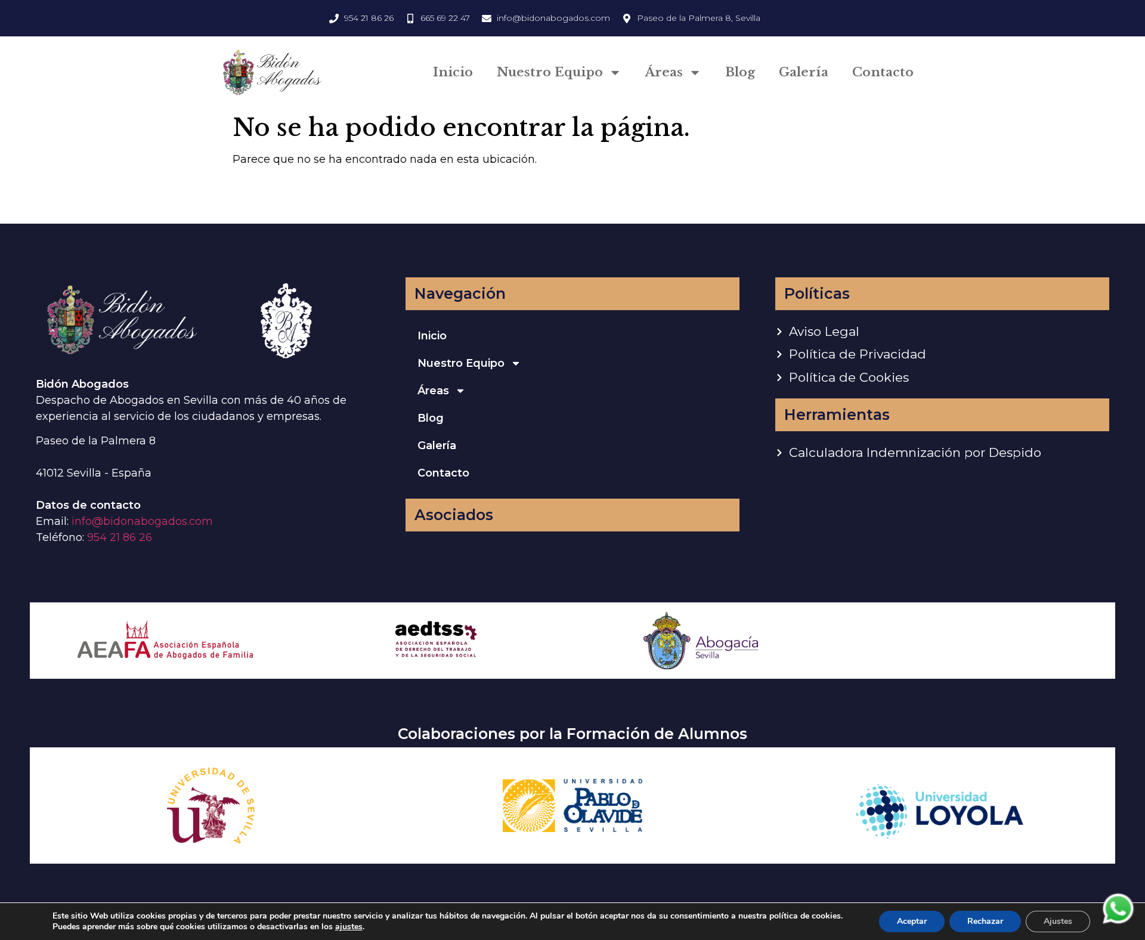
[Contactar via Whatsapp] (1118, 922)
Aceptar (912, 921)
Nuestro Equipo (550, 72)
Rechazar (985, 921)
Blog (740, 72)
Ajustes (1058, 921)
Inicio (453, 72)
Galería (803, 72)
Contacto (883, 72)
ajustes (349, 927)
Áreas (664, 72)
